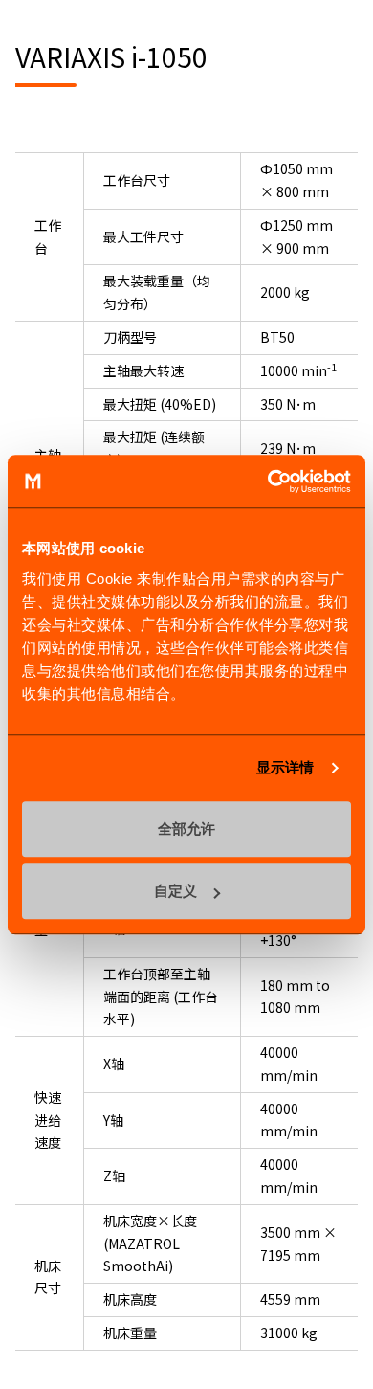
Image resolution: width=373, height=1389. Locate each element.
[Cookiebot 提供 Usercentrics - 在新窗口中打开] (268, 481)
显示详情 (285, 767)
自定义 (175, 891)
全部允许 (186, 828)
